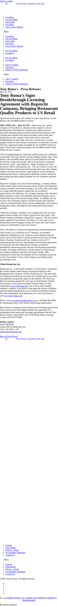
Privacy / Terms (12, 550)
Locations (9, 17)
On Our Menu (11, 20)
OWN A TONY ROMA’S (16, 70)
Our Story (9, 24)
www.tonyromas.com (13, 296)
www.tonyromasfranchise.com (23, 300)
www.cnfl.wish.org (19, 286)
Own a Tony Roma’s (14, 27)
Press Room (10, 548)
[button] (29, 31)
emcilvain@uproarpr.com (11, 332)
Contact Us (10, 555)
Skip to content (6, 1)
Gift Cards (9, 22)
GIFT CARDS (11, 65)
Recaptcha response (8, 605)
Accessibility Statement (15, 552)
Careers (8, 545)
